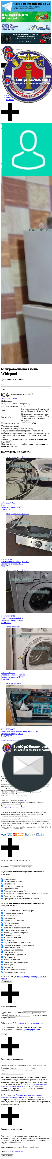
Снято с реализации (9, 398)
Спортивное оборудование (15, 955)
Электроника (9, 918)
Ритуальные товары (12, 935)
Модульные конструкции (14, 972)
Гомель (12, 807)
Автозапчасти (9, 957)
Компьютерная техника (13, 913)
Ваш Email (5, 866)
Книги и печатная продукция (16, 962)
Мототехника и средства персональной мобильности (26, 894)
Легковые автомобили (13, 881)
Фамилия (5, 1068)
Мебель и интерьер (12, 923)
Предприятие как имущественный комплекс (22, 898)
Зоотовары (8, 964)
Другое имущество (11, 889)
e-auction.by (24, 800)
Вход (4, 1034)
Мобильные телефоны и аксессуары (19, 911)
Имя (33, 1068)
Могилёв (22, 807)
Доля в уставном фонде (13, 896)
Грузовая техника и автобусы (16, 891)
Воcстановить (7, 1156)
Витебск (7, 807)
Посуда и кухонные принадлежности (19, 945)
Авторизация (17, 1151)
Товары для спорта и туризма (16, 933)
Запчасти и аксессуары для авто (17, 928)
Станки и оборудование (14, 886)
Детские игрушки (11, 952)
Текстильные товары (12, 960)
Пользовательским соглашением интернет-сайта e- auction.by (21, 1096)
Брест (2, 807)
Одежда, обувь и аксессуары (15, 930)
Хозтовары (8, 967)
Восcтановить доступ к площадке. (29, 1023)
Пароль (4, 1015)
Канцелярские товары (13, 938)
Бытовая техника (11, 915)
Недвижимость (10, 879)
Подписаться (6, 981)
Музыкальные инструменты (15, 969)
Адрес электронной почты (12, 1013)
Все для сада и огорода (13, 950)
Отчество (28, 1070)
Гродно (17, 807)
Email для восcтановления (11, 1147)
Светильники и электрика (14, 947)
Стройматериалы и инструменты (17, 942)
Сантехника (9, 940)
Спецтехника (9, 884)
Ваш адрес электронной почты (13, 1065)
